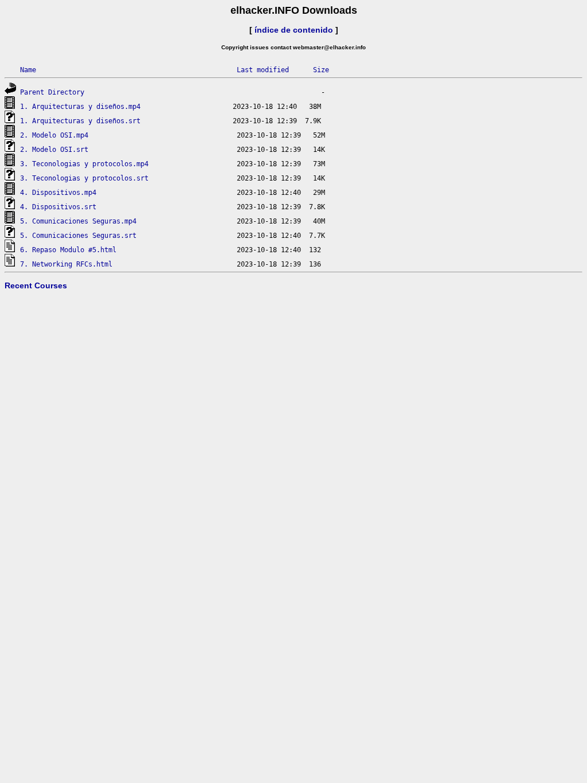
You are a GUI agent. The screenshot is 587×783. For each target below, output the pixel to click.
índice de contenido (294, 29)
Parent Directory (52, 92)
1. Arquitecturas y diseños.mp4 (80, 107)
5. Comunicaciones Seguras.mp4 (78, 221)
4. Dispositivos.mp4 (58, 193)
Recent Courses (36, 285)
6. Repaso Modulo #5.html (68, 250)
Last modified (263, 70)
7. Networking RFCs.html (66, 264)
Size (321, 70)
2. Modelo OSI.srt (54, 150)
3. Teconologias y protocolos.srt (84, 178)
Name (28, 70)
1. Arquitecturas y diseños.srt (80, 121)
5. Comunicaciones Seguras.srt (78, 236)
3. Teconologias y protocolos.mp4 (84, 164)
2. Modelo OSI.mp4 (54, 135)
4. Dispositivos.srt (58, 207)
